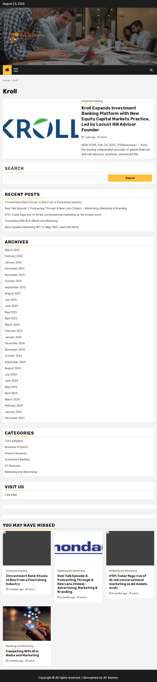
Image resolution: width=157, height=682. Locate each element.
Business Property (16, 447)
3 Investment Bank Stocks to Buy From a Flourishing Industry (43, 202)
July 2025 (11, 300)
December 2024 (15, 343)
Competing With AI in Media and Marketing (31, 221)
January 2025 (13, 337)
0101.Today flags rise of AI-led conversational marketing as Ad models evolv (53, 214)
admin (103, 137)
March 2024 (12, 399)
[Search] (151, 70)
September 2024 (15, 362)
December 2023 (15, 418)
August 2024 (13, 368)
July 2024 (11, 374)
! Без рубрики (14, 441)
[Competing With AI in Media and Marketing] (27, 623)
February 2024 (14, 405)
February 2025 (14, 331)
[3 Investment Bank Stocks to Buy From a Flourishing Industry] (27, 548)
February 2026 (14, 256)
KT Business (12, 466)
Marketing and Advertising (21, 472)
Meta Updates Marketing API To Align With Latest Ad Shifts (42, 227)
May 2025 (11, 312)
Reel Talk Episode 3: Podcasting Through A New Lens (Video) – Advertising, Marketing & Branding (66, 208)
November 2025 (15, 275)
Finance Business (16, 453)
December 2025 (15, 268)
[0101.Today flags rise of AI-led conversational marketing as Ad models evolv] (130, 548)
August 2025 (13, 293)
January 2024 (13, 412)
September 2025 (15, 287)
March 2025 (12, 324)
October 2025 (13, 281)
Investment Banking (92, 101)
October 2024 (13, 355)
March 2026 (12, 250)
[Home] (7, 70)
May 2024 (11, 387)
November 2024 (15, 349)
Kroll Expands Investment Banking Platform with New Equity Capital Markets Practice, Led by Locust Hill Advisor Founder (115, 118)
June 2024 (11, 380)
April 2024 (11, 393)
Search (14, 168)
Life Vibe (11, 495)
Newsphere (91, 678)
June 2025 (11, 306)
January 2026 (13, 262)
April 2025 (11, 318)
